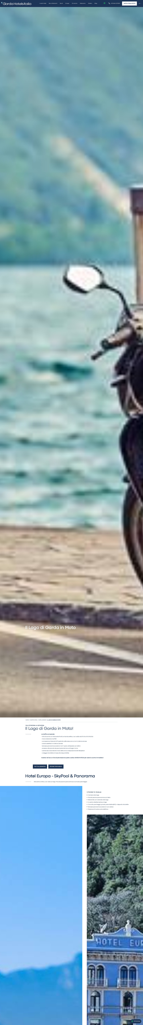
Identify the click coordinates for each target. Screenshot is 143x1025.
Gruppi (67, 3)
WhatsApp (136, 1021)
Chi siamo (74, 3)
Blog (96, 3)
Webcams (82, 3)
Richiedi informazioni (56, 766)
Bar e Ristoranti (53, 3)
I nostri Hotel (42, 3)
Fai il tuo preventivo (40, 766)
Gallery (90, 3)
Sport (61, 3)
